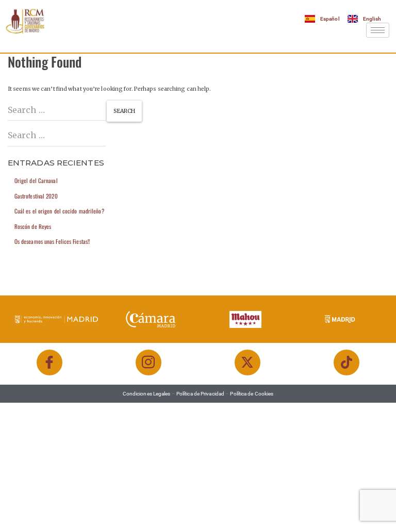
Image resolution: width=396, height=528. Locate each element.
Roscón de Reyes (33, 226)
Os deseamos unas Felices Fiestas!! (52, 241)
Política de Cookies (251, 393)
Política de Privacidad (200, 393)
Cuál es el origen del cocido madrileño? (59, 211)
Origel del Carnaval (36, 180)
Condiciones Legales (147, 393)
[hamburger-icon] (377, 30)
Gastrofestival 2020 (36, 196)
